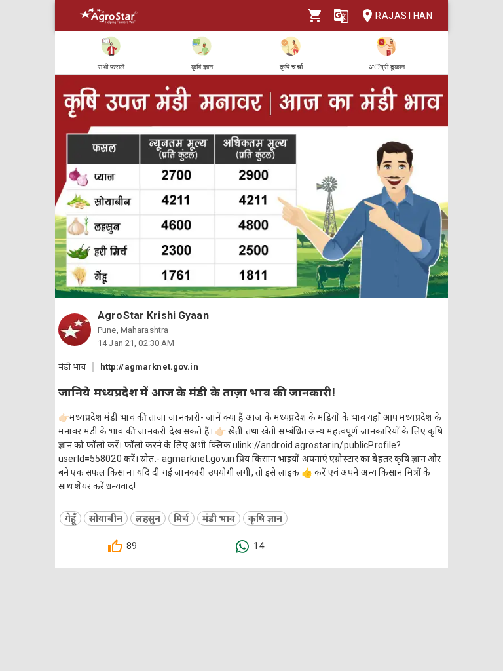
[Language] (341, 16)
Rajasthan (403, 15)
